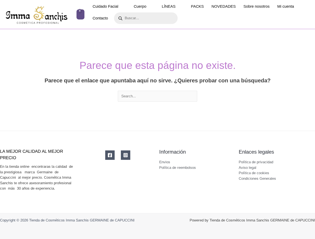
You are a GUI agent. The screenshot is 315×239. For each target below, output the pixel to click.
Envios (164, 162)
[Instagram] (125, 155)
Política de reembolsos (177, 168)
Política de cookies (254, 173)
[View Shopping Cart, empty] (80, 14)
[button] (120, 6)
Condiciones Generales (257, 179)
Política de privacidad (256, 162)
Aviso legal (247, 168)
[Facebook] (110, 155)
